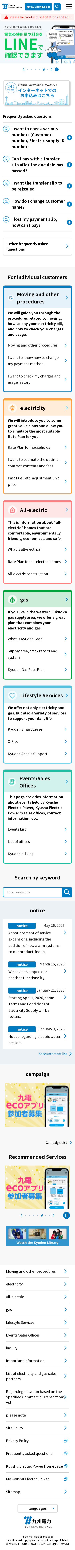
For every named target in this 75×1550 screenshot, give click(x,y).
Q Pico (13, 741)
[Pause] (57, 69)
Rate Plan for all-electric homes (34, 561)
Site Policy (14, 1427)
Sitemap (13, 1491)
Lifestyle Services (20, 1322)
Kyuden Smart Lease (25, 729)
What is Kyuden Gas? (25, 638)
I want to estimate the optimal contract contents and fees (33, 462)
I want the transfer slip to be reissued (36, 186)
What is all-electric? (24, 549)
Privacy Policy (17, 1440)
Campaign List (56, 1142)
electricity (14, 1283)
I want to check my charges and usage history (34, 379)
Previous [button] (24, 69)
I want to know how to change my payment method (33, 360)
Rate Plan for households (29, 447)
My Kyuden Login (38, 7)
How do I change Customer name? (38, 204)
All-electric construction (28, 573)
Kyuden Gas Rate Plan (26, 669)
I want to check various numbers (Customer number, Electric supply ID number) (37, 137)
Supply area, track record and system (32, 654)
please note (16, 1415)
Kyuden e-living (21, 853)
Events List (17, 829)
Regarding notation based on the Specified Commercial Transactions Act (35, 1397)
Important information (25, 1360)
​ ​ (40, 17)
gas (9, 1309)
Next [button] (52, 69)
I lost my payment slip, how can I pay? (34, 222)
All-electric (15, 1296)
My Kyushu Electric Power (27, 1478)
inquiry (11, 1347)
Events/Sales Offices (23, 1335)
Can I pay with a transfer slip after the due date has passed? (37, 165)
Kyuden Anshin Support (27, 753)
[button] (28, 69)
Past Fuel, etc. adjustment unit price (33, 481)
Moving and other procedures (32, 345)
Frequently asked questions (29, 1453)
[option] (37, 42)
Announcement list (53, 1053)
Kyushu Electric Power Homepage (34, 1466)
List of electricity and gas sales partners (31, 1376)
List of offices (19, 841)
